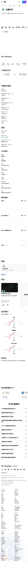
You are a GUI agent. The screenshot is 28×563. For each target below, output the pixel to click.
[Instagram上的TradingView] (12, 469)
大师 (2, 557)
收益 (2, 515)
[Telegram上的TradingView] (18, 469)
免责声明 (16, 533)
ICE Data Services (10, 475)
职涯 (15, 520)
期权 (2, 525)
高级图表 (16, 550)
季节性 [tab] (23, 27)
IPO (2, 518)
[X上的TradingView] (2, 469)
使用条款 (16, 532)
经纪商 (16, 500)
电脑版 (2, 533)
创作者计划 (3, 542)
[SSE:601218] (2, 291)
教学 (2, 550)
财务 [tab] (6, 27)
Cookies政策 (17, 536)
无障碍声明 (17, 538)
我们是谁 (16, 514)
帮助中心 (16, 518)
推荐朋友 (3, 540)
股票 (2, 494)
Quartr (10, 483)
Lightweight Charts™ (19, 549)
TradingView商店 (18, 525)
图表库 (16, 547)
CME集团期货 (17, 507)
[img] (22, 13)
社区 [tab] (13, 27)
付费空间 (3, 560)
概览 (15, 499)
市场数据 (16, 493)
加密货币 (3, 499)
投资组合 (3, 522)
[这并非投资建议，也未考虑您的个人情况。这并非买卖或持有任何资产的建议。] (10, 314)
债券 (2, 497)
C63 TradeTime (18, 528)
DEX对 (2, 502)
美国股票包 (17, 510)
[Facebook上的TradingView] (5, 469)
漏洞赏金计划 (17, 540)
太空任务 (16, 515)
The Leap (17, 503)
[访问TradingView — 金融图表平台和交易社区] (6, 57)
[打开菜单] (2, 2)
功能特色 (16, 490)
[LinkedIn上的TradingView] (15, 469)
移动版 (2, 532)
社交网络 (3, 537)
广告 (15, 556)
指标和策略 (3, 555)
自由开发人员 (4, 558)
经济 (2, 514)
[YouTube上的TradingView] (8, 469)
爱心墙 (2, 539)
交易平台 (16, 552)
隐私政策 (16, 535)
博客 (15, 517)
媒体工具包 (17, 521)
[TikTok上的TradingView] (21, 469)
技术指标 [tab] (18, 27)
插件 (15, 546)
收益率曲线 (3, 524)
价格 (15, 492)
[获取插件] (25, 311)
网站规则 (3, 543)
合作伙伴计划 (17, 558)
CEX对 (2, 500)
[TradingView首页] (5, 2)
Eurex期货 (17, 508)
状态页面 (16, 542)
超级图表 (3, 490)
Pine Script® (4, 528)
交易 (2, 548)
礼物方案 (16, 495)
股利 (2, 517)
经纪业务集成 (17, 557)
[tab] (22, 201)
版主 (2, 544)
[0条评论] (7, 305)
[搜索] (19, 2)
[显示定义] (4, 89)
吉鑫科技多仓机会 (6, 293)
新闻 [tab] (10, 27)
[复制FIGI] (11, 192)
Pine (2, 503)
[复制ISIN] (11, 188)
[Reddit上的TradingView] (24, 469)
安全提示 (16, 539)
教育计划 (16, 560)
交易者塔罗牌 (17, 526)
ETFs (2, 496)
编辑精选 (3, 551)
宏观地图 (3, 526)
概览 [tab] (2, 27)
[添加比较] (15, 74)
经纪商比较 (17, 502)
